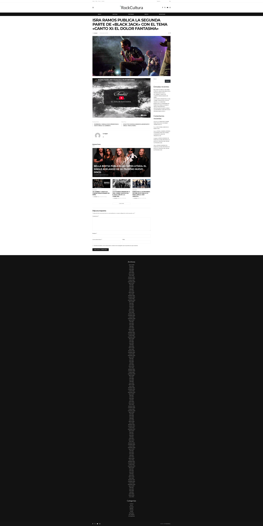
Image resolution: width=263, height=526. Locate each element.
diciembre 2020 (131, 369)
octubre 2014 (131, 482)
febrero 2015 (131, 476)
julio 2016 (131, 450)
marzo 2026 (131, 272)
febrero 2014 (131, 495)
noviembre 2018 (131, 407)
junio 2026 (131, 267)
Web (124, 239)
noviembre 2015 (131, 462)
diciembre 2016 (131, 443)
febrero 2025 (131, 292)
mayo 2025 (131, 287)
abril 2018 (131, 418)
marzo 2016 (131, 456)
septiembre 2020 (131, 373)
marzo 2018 (131, 419)
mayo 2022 (131, 343)
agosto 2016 (131, 449)
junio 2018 (131, 415)
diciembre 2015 (131, 461)
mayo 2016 (131, 453)
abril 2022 (131, 344)
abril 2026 (131, 270)
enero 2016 (131, 459)
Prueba (131, 511)
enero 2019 (131, 404)
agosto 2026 (131, 264)
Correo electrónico (97, 239)
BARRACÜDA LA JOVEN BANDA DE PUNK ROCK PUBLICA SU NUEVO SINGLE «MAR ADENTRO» (161, 105)
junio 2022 (131, 341)
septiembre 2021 (131, 355)
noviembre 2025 (131, 278)
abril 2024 (131, 307)
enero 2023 (131, 330)
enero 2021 (131, 367)
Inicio (99, 14)
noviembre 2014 (131, 481)
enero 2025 (131, 294)
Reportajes (162, 14)
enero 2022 (131, 349)
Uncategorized (131, 516)
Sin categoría (131, 514)
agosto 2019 (131, 393)
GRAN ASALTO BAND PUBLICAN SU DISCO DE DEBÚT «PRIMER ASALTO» (161, 123)
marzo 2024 (131, 309)
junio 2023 (131, 323)
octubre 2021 (131, 353)
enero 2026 (131, 275)
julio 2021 (131, 358)
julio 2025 (131, 284)
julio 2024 (131, 303)
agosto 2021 (131, 357)
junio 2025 (131, 286)
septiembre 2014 (131, 484)
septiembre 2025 (131, 281)
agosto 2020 (131, 375)
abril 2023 (131, 326)
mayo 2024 (131, 306)
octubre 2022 (131, 335)
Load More (121, 203)
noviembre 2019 (131, 389)
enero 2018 (131, 423)
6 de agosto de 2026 (103, 196)
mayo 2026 (131, 269)
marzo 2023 (131, 327)
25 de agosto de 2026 (104, 174)
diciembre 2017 (131, 424)
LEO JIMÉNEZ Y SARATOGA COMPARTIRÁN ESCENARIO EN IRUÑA (100, 193)
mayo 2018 (131, 416)
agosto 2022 (131, 338)
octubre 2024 (131, 298)
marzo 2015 (131, 475)
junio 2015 (131, 470)
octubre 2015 (131, 464)
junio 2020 (131, 378)
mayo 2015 (131, 472)
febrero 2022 (131, 347)
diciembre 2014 (131, 479)
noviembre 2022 (131, 333)
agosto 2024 (131, 301)
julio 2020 (131, 376)
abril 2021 (131, 363)
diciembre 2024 (131, 295)
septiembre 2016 (131, 447)
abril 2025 (131, 289)
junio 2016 (131, 452)
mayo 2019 (131, 398)
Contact (102, 1)
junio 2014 (131, 489)
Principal (131, 509)
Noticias (115, 14)
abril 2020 (131, 381)
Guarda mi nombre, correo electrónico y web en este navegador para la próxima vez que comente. (116, 245)
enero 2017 (131, 441)
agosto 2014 (131, 486)
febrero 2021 (131, 366)
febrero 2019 (131, 403)
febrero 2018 (131, 421)
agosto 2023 (131, 320)
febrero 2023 (131, 329)
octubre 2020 (131, 372)
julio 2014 (131, 487)
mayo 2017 (131, 435)
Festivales (131, 14)
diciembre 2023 (131, 313)
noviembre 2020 (131, 370)
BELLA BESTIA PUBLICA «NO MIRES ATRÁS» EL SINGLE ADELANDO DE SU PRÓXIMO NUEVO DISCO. (120, 169)
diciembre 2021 (131, 350)
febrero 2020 (131, 384)
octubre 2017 (131, 427)
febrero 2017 (131, 439)
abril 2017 (131, 436)
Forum (99, 1)
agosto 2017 (131, 430)
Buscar (155, 78)
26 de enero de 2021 (104, 33)
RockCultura (168, 523)
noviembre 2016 (131, 444)
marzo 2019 (131, 401)
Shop (96, 1)
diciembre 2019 (131, 387)
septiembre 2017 (131, 429)
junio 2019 (131, 396)
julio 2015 (131, 469)
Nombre (94, 233)
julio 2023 (131, 321)
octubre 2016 (131, 446)
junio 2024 (131, 304)
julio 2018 (131, 413)
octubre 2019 (131, 390)
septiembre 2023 (131, 318)
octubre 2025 (131, 280)
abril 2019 (131, 399)
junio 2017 (131, 433)
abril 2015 (131, 473)
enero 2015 (131, 478)
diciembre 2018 (131, 406)
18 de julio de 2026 (122, 198)
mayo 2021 (131, 361)
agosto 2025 (131, 283)
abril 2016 (131, 455)
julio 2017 (131, 432)
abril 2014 (131, 492)
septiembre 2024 (131, 300)
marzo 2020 (131, 383)
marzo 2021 (131, 364)
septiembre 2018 (131, 410)
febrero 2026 (131, 274)
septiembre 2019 (131, 392)
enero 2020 (131, 386)
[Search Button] (170, 1)
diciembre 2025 (131, 277)
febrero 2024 (131, 310)
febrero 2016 (131, 458)
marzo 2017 (131, 438)
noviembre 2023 (131, 315)
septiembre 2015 (131, 466)
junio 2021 (131, 360)
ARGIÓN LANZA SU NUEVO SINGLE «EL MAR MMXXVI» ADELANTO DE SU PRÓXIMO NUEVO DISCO (162, 110)
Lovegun (95, 33)
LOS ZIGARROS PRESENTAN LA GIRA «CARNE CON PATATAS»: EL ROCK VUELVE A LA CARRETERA (162, 100)
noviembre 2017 (131, 426)
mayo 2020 (131, 380)
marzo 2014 (131, 493)
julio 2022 (131, 340)
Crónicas (131, 503)
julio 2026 (131, 266)
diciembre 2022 (131, 332)
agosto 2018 (131, 412)
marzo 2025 (131, 290)
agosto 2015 (131, 467)
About (93, 1)
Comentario (95, 216)
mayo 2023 (131, 324)
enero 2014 (131, 496)
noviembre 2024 (131, 297)
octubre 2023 (131, 317)
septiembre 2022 (131, 337)
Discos (146, 14)
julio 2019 (131, 395)
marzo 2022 (131, 346)
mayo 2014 (131, 490)
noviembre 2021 (131, 352)
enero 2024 (131, 312)
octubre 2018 (131, 409)
